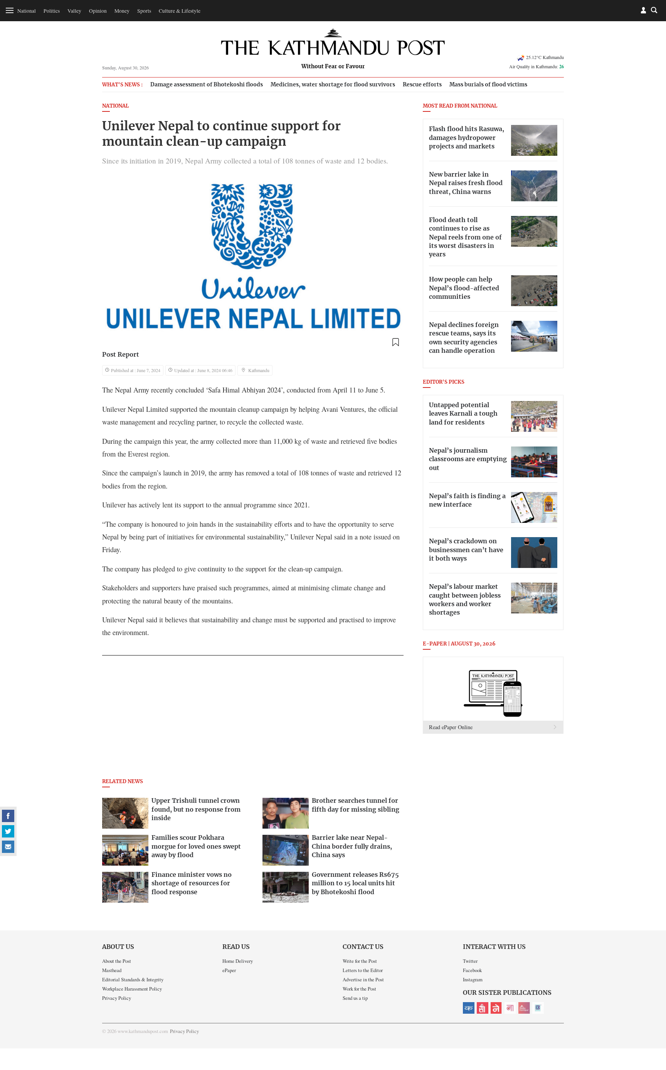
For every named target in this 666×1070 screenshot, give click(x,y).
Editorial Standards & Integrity (132, 979)
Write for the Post (360, 960)
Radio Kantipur (524, 1008)
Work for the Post (359, 988)
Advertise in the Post (363, 979)
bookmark (395, 342)
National (26, 10)
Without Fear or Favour (333, 66)
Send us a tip (355, 997)
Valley (74, 10)
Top (651, 1011)
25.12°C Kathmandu (545, 57)
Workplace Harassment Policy (132, 988)
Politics (52, 10)
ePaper (229, 970)
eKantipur (468, 1008)
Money (122, 10)
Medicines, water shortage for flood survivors (333, 85)
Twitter (470, 960)
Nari (510, 1008)
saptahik (482, 1008)
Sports (144, 10)
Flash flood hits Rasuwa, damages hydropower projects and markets (466, 138)
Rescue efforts (422, 85)
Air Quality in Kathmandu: (536, 66)
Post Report (120, 355)
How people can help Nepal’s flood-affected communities (464, 288)
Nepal (496, 1008)
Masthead (111, 970)
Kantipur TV (538, 1008)
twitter (8, 831)
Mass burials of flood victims (488, 85)
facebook (8, 816)
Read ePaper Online (451, 727)
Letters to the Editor (363, 970)
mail (8, 847)
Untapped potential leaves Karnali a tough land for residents (463, 414)
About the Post (116, 960)
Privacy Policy (116, 997)
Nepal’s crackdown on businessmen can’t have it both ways (466, 550)
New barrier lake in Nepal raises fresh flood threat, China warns (466, 183)
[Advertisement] (253, 719)
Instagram (473, 979)
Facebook (472, 970)
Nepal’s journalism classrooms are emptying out (468, 459)
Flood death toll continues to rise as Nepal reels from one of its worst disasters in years (465, 237)
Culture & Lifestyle (179, 10)
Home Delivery (237, 960)
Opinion (98, 10)
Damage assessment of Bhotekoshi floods (206, 85)
